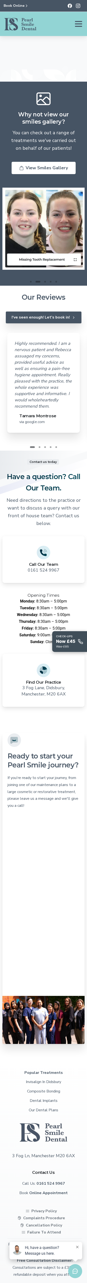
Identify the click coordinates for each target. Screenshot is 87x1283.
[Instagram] (78, 5)
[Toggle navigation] (78, 24)
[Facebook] (70, 5)
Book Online (14, 6)
